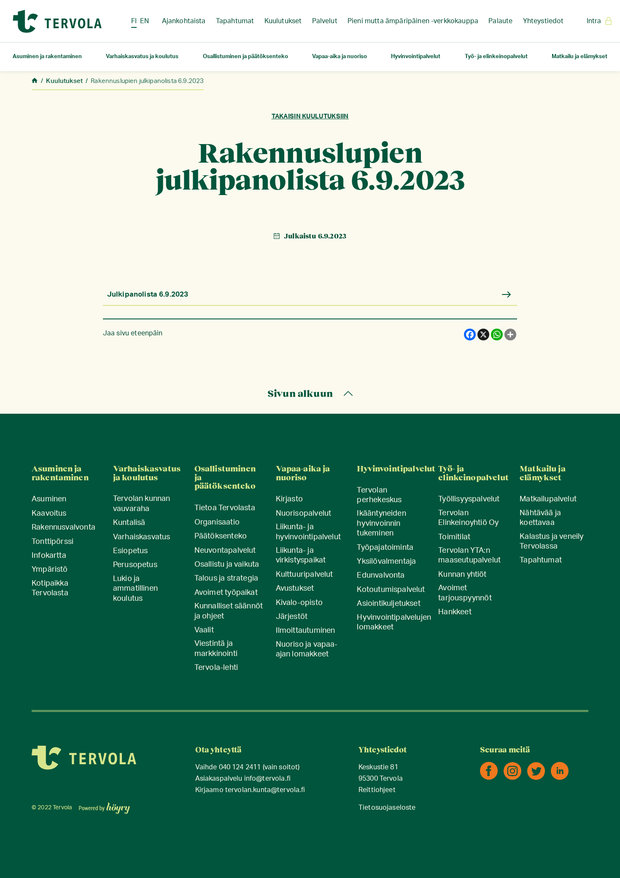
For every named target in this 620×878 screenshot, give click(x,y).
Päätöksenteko (220, 536)
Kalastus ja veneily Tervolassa (551, 541)
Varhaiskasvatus (141, 537)
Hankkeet (454, 612)
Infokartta (49, 555)
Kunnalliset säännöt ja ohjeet (228, 611)
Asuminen (49, 499)
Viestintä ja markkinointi (215, 648)
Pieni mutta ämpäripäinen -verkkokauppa (413, 21)
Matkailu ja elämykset (579, 56)
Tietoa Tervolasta (224, 508)
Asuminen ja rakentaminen (47, 56)
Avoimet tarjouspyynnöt (465, 593)
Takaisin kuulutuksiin (310, 116)
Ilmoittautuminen (305, 630)
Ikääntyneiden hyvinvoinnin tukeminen (381, 523)
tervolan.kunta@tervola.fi (265, 790)
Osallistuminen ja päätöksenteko (245, 56)
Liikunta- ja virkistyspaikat (301, 555)
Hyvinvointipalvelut (415, 56)
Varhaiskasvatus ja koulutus (142, 56)
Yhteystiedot (543, 21)
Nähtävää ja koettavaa (540, 518)
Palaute (500, 21)
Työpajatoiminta (385, 547)
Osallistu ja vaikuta (226, 564)
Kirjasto (289, 499)
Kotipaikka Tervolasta (50, 588)
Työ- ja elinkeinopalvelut (496, 56)
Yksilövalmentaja (386, 561)
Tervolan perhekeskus (379, 495)
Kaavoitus (49, 513)
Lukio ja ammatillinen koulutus (135, 588)
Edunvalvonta (380, 575)
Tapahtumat (235, 21)
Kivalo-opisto (299, 603)
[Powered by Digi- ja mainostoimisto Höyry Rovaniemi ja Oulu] (104, 805)
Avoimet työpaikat (226, 593)
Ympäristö (50, 569)
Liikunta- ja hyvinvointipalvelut (308, 532)
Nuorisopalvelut (304, 513)
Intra (594, 21)
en (144, 21)
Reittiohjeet (377, 790)
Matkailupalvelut (548, 499)
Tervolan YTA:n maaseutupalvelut (469, 555)
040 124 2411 (240, 767)
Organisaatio (217, 522)
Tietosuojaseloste (387, 808)
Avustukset (295, 588)
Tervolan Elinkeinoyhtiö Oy (468, 518)
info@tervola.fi (267, 779)
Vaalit (204, 630)
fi (134, 21)
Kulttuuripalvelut (304, 574)
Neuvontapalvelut (225, 550)
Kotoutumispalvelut (391, 590)
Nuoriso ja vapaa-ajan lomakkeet (307, 649)
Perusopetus (135, 565)
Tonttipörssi (52, 542)
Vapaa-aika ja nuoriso (339, 56)
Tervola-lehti (216, 668)
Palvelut (324, 21)
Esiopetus (130, 551)
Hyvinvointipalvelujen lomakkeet (394, 622)
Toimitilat (454, 537)
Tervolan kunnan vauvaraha (141, 503)
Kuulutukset (283, 21)
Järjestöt (292, 617)
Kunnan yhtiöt (462, 574)
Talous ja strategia (226, 578)
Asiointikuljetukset (388, 604)
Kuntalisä (129, 523)
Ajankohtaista (184, 21)
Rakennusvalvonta (63, 527)
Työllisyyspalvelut (468, 499)
